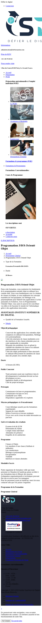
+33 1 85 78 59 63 (12, 516)
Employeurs (14, 139)
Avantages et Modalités (18, 121)
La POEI (13, 104)
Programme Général (13, 256)
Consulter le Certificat (14, 532)
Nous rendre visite (7, 63)
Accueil (8, 254)
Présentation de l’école (14, 552)
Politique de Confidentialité (16, 600)
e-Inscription (10, 232)
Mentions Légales (12, 596)
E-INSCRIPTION (7, 240)
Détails (8, 323)
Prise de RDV (6, 54)
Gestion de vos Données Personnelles (20, 605)
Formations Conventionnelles (16, 554)
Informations (5, 45)
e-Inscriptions (11, 558)
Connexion (10, 6)
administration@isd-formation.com (18, 518)
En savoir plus (17, 621)
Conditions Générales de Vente (17, 560)
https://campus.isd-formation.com (18, 520)
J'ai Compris (6, 621)
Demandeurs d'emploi (18, 157)
